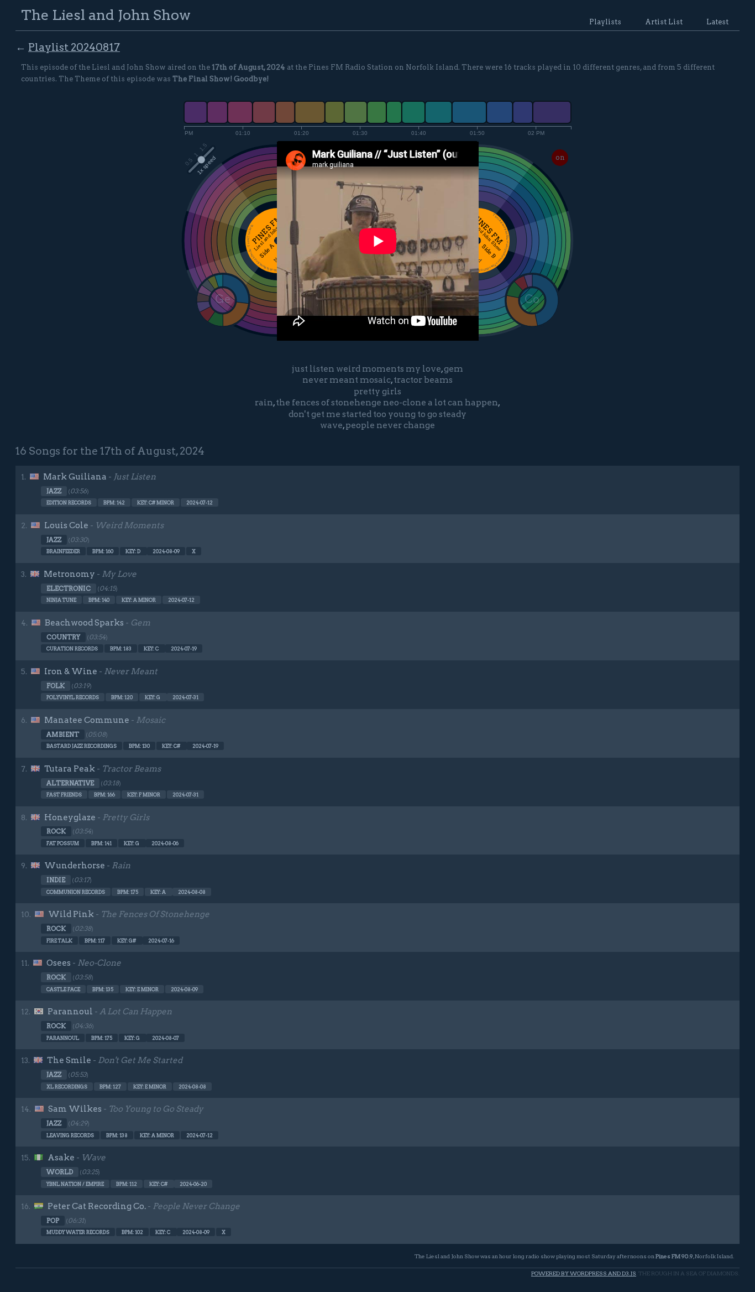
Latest (717, 22)
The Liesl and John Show (106, 14)
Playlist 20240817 (74, 47)
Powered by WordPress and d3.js (583, 1273)
